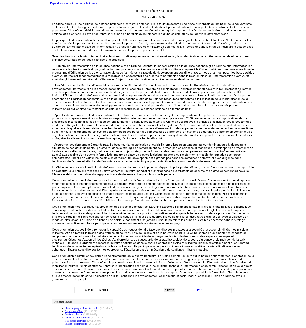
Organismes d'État (74, 311)
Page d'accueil (59, 3)
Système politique (73, 314)
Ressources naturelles (75, 320)
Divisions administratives (77, 317)
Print (200, 290)
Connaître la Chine (84, 3)
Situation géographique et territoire (82, 308)
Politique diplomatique (76, 323)
